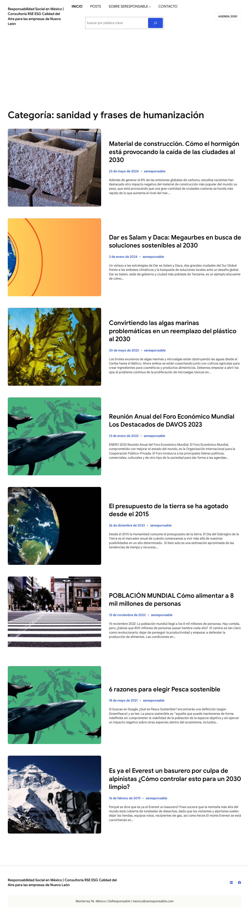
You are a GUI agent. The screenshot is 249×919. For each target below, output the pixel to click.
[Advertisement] (124, 65)
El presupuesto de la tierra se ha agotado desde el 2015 (168, 510)
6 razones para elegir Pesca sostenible (164, 689)
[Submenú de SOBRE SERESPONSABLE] (150, 7)
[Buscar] (155, 23)
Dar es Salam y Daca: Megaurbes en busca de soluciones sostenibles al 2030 (175, 241)
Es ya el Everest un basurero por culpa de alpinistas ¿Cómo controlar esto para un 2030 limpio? (175, 779)
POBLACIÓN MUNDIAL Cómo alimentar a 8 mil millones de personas (171, 600)
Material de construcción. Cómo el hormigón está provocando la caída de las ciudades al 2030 (174, 152)
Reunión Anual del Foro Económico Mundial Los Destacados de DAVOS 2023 (171, 421)
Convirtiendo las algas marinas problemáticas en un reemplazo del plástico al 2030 (172, 331)
